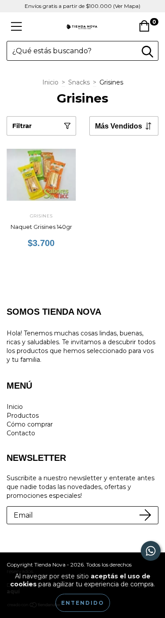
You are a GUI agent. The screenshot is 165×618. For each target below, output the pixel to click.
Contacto (21, 433)
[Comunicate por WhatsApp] (151, 551)
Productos (23, 415)
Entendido (82, 603)
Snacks (79, 82)
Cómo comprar (30, 424)
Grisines (41, 216)
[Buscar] (147, 51)
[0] (146, 29)
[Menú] (16, 27)
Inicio (50, 82)
